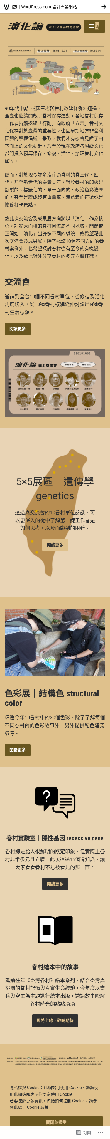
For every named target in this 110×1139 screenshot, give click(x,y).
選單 (93, 27)
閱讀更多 (17, 328)
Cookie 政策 (38, 1107)
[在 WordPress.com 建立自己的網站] (55, 6)
